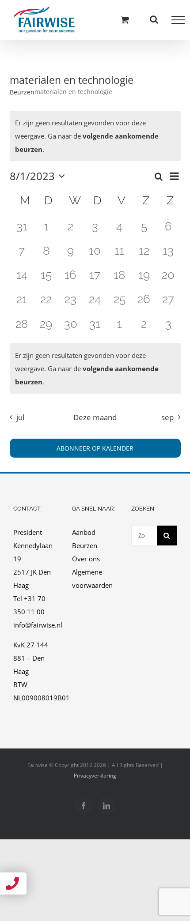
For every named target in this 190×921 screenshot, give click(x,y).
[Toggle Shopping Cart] (125, 19)
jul (20, 417)
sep (167, 417)
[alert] (95, 368)
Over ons (86, 558)
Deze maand (95, 417)
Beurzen (22, 92)
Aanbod (83, 532)
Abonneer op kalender (95, 448)
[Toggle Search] (154, 19)
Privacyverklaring (95, 775)
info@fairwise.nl (37, 624)
